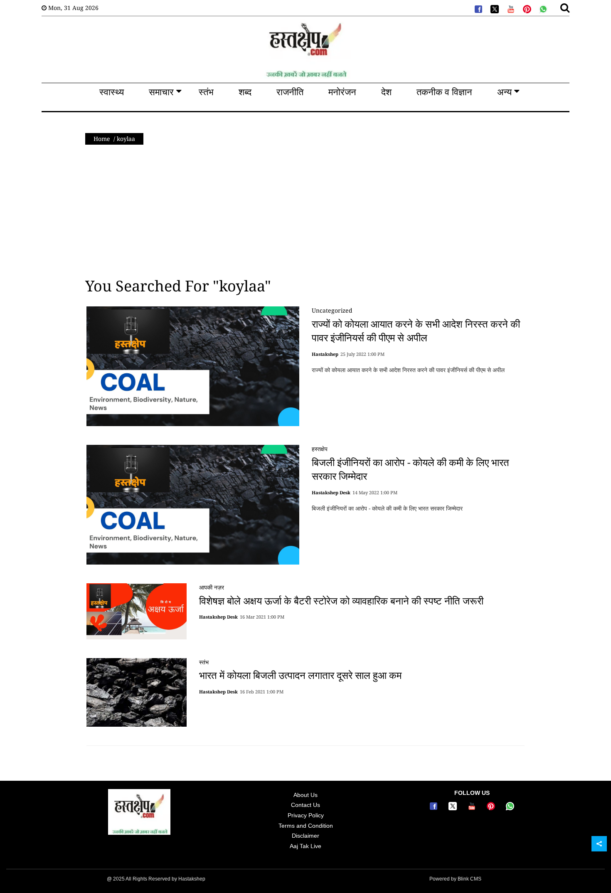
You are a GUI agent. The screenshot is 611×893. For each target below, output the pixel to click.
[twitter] (494, 8)
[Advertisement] (305, 211)
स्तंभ (204, 662)
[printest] (526, 8)
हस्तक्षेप (320, 449)
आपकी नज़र (211, 587)
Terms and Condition (305, 825)
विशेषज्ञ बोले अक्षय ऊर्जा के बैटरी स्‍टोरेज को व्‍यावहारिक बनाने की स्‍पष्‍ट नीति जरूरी (341, 600)
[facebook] (477, 8)
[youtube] (510, 8)
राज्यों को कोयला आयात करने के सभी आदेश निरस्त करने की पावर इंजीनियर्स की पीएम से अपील (416, 331)
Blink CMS (469, 879)
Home (102, 139)
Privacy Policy (306, 815)
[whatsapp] (542, 8)
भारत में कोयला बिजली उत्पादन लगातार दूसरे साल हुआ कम (300, 675)
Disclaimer (305, 835)
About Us (305, 795)
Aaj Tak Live (305, 846)
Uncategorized (332, 310)
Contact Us (305, 805)
